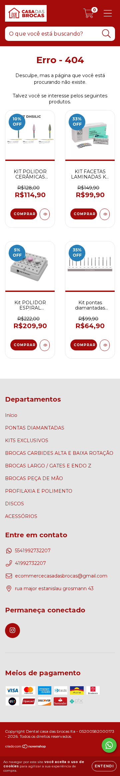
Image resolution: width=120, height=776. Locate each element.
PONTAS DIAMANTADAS (34, 428)
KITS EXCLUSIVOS (26, 441)
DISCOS (14, 504)
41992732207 (30, 563)
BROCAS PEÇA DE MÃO (34, 478)
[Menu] (107, 13)
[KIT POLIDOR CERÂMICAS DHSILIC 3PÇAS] (45, 214)
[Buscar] (106, 34)
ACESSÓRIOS (21, 516)
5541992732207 (33, 551)
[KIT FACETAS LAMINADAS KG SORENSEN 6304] (105, 214)
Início (11, 415)
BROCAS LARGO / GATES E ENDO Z (48, 466)
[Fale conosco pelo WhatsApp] (109, 745)
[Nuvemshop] (26, 747)
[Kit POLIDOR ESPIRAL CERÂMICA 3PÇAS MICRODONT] (45, 345)
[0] (88, 15)
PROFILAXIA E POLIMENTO (38, 491)
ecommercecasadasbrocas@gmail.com (61, 576)
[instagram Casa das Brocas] (12, 630)
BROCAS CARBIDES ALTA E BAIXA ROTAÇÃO (59, 453)
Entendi (104, 766)
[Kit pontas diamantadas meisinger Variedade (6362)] (105, 345)
